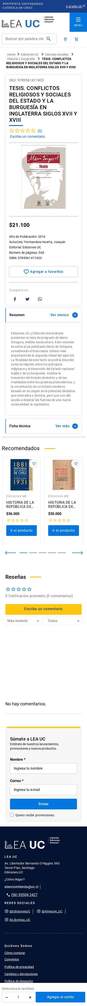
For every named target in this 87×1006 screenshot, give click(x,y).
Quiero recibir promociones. (35, 815)
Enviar (44, 804)
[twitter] (27, 299)
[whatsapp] (40, 299)
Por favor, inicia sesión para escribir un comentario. (43, 138)
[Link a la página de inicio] (11, 55)
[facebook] (15, 299)
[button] (73, 553)
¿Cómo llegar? (14, 879)
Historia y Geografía (21, 59)
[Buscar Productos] (49, 39)
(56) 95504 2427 (24, 895)
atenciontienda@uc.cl (21, 887)
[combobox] (29, 39)
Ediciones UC (30, 54)
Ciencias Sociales (56, 54)
